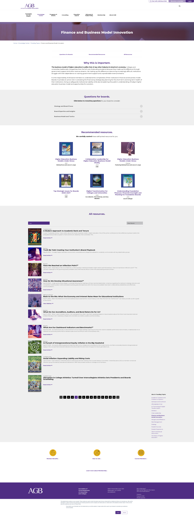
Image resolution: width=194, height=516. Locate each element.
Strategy (153, 424)
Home (15, 43)
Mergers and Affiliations (158, 419)
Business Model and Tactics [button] (64, 116)
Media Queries (141, 497)
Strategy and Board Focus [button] (63, 106)
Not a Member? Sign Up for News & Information (146, 489)
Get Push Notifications (143, 491)
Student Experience (157, 429)
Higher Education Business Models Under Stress (66, 160)
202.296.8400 (111, 492)
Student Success (156, 427)
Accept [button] (118, 512)
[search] (180, 6)
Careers (139, 494)
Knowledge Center (23, 43)
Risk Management (156, 422)
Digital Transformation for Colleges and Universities (97, 192)
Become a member (177, 1)
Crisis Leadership (156, 413)
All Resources (128, 54)
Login (190, 1)
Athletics (153, 410)
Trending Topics (35, 43)
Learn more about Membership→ (97, 470)
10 (99, 397)
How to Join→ (97, 458)
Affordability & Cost (156, 404)
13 (110, 397)
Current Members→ (141, 458)
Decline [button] (124, 512)
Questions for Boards (66, 54)
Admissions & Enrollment (158, 401)
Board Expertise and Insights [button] (64, 111)
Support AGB (140, 496)
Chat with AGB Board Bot (159, 1)
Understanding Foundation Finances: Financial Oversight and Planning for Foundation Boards (127, 193)
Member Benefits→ (53, 458)
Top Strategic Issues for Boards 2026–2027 (66, 192)
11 (102, 397)
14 (114, 397)
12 (106, 397)
